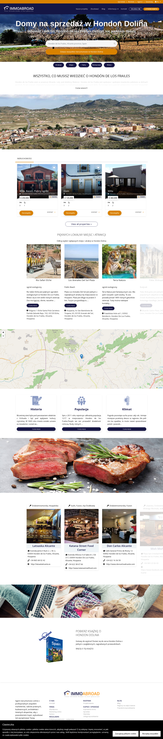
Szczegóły (26, 213)
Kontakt (124, 9)
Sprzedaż (121, 2)
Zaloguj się (135, 9)
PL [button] (158, 2)
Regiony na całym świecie (126, 705)
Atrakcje (58, 65)
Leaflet (160, 388)
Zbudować (95, 9)
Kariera (51, 714)
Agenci (140, 2)
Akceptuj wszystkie (150, 734)
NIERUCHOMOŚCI (24, 158)
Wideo (109, 65)
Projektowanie (88, 703)
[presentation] (31, 271)
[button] (81, 356)
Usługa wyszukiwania (90, 716)
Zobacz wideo (81, 611)
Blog (103, 9)
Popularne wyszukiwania (126, 708)
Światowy (149, 2)
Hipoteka (86, 714)
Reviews (131, 2)
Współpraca (53, 709)
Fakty (84, 65)
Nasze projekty (82, 9)
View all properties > (81, 224)
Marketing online (55, 712)
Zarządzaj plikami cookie (125, 734)
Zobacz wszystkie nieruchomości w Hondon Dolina (81, 52)
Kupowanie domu (89, 709)
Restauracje (96, 65)
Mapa (71, 65)
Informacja (112, 9)
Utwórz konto (151, 9)
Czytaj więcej (80, 88)
